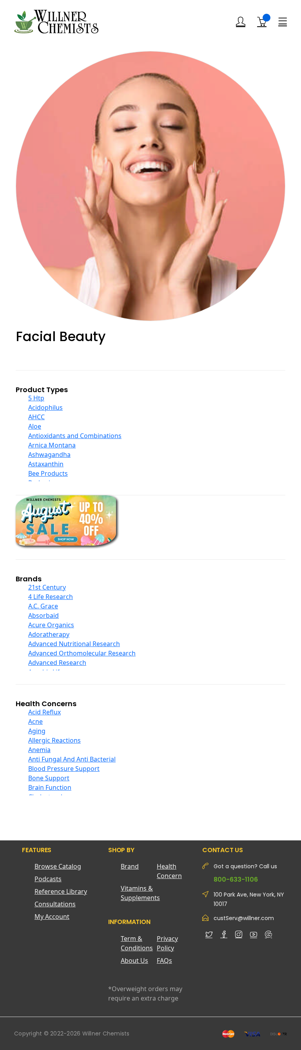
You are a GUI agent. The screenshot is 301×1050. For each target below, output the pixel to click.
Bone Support (48, 778)
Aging (36, 731)
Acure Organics (51, 625)
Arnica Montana (52, 445)
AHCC (36, 417)
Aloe (34, 426)
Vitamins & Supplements (139, 893)
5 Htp (36, 398)
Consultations (55, 904)
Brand (130, 866)
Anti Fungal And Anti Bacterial (72, 759)
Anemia (39, 749)
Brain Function (49, 787)
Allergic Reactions (54, 740)
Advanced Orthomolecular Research (82, 653)
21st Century (47, 587)
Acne (35, 721)
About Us (134, 960)
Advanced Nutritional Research (74, 643)
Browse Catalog (57, 866)
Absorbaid (43, 615)
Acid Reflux (44, 712)
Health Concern (169, 871)
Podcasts (48, 879)
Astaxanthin (45, 464)
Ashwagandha (49, 454)
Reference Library (60, 891)
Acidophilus (45, 407)
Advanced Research (57, 662)
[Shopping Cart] (262, 21)
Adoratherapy (48, 634)
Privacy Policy (167, 943)
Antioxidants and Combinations (74, 435)
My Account (51, 916)
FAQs (164, 960)
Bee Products (48, 473)
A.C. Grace (43, 606)
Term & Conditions (137, 943)
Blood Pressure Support (64, 768)
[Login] (240, 22)
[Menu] (282, 21)
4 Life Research (50, 596)
